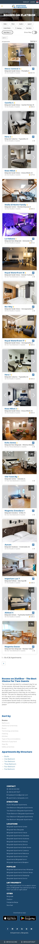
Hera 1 (8, 374)
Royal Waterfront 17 (14, 340)
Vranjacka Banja (12, 902)
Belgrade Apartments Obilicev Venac (20, 872)
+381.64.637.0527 (28, 942)
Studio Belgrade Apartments (17, 804)
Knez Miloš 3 (11, 408)
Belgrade (10, 896)
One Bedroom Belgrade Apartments (20, 807)
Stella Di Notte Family (15, 204)
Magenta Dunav (12, 646)
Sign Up (26, 2)
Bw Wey (8, 306)
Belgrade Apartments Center (17, 826)
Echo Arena (10, 442)
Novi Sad (10, 905)
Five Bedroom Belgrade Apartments (19, 819)
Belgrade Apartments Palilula (17, 841)
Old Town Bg (11, 476)
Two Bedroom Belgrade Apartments (20, 810)
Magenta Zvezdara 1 (14, 510)
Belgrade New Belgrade (15, 829)
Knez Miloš (10, 171)
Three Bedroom (10, 764)
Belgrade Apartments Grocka (17, 856)
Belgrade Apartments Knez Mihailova (20, 869)
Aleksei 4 (9, 612)
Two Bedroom (9, 761)
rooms (4, 37)
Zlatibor (9, 899)
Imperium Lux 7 (12, 578)
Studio (6, 756)
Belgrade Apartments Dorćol (17, 878)
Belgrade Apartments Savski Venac (19, 847)
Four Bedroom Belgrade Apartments (20, 816)
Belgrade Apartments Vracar (17, 832)
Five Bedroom (9, 769)
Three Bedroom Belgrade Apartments (20, 813)
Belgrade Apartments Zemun (17, 844)
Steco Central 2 (12, 69)
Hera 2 (8, 137)
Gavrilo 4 (9, 103)
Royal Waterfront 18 (14, 272)
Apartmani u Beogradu (20, 933)
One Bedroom (9, 759)
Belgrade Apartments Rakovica (18, 853)
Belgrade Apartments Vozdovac (18, 838)
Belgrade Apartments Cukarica (18, 850)
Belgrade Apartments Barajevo (17, 862)
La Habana (10, 238)
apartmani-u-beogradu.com (18, 798)
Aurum (8, 544)
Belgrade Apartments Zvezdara (18, 835)
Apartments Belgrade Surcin (17, 859)
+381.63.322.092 (11, 942)
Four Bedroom (9, 766)
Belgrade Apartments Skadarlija (18, 875)
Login (32, 2)
